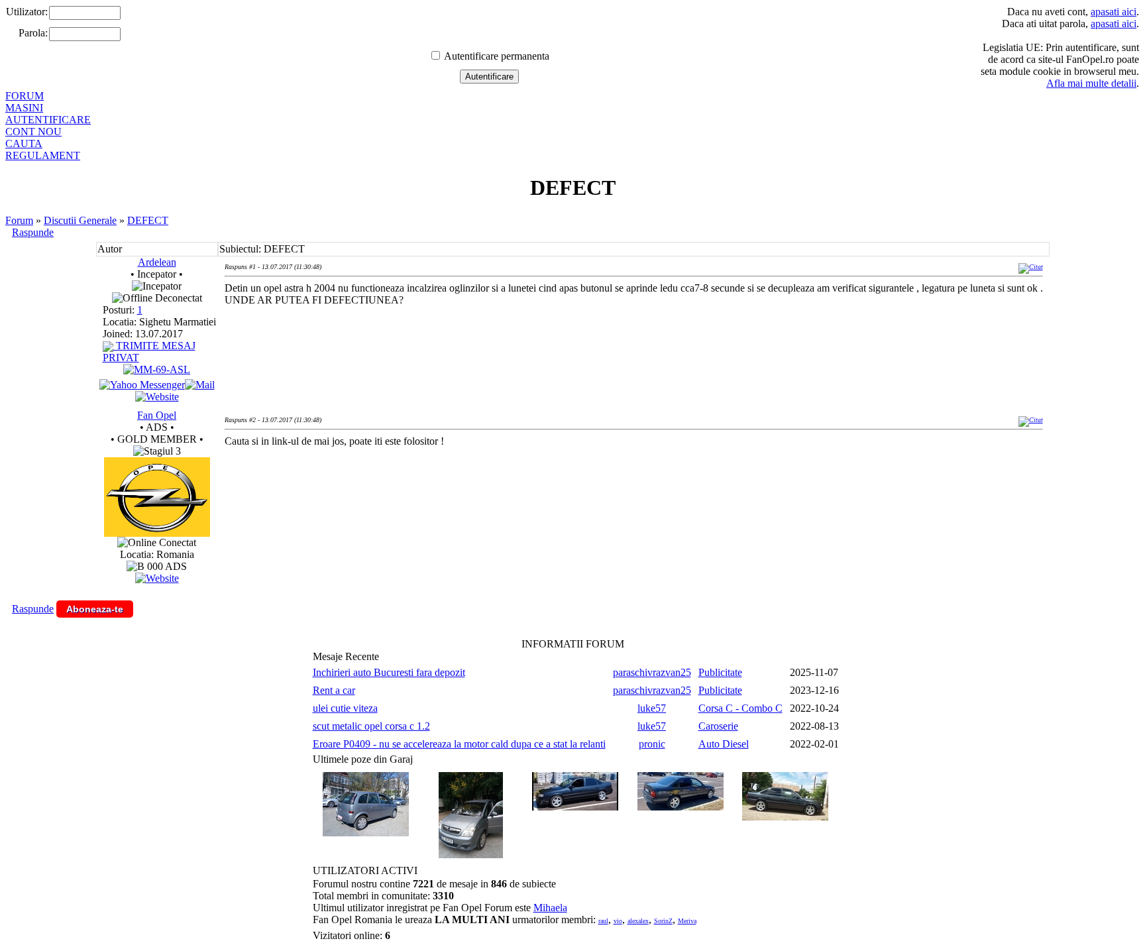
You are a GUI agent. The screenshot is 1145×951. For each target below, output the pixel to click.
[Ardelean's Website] (157, 396)
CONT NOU (33, 131)
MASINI (24, 107)
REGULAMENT (42, 155)
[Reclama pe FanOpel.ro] (157, 578)
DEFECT (147, 220)
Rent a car (334, 690)
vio (618, 920)
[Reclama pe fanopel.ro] (157, 533)
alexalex (638, 920)
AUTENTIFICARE (48, 119)
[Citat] (1030, 266)
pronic (652, 744)
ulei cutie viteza (345, 708)
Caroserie (718, 726)
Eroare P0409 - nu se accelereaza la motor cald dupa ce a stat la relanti (459, 744)
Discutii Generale (80, 220)
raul (603, 920)
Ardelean (157, 262)
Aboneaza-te (94, 609)
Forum (19, 220)
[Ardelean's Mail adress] (200, 384)
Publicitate (720, 672)
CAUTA (23, 143)
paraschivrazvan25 (652, 672)
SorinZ (663, 920)
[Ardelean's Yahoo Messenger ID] (142, 384)
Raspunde (33, 232)
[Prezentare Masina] (156, 369)
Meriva (687, 920)
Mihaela (550, 907)
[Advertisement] (466, 501)
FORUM (24, 95)
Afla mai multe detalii (1091, 83)
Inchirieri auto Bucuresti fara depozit (389, 672)
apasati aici (1113, 11)
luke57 (651, 708)
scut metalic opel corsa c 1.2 (371, 726)
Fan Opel (156, 415)
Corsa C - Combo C (740, 708)
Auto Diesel (723, 744)
